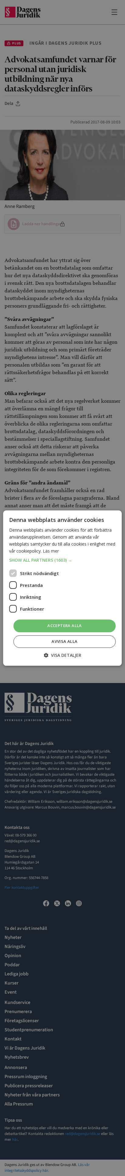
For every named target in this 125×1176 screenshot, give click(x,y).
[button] (62, 560)
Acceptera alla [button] (64, 626)
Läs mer (51, 551)
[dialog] (62, 588)
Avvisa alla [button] (64, 641)
